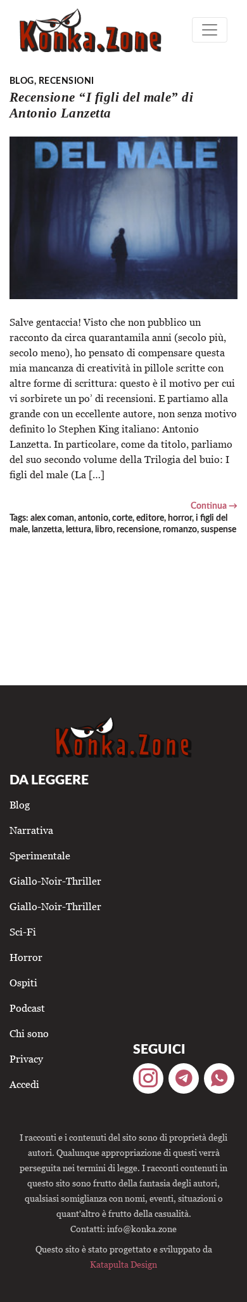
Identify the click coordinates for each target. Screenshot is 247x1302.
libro (104, 529)
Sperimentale (40, 855)
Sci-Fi (23, 931)
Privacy (26, 1058)
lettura (78, 529)
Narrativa (31, 830)
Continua (209, 506)
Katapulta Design (123, 1264)
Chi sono (29, 1033)
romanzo (180, 529)
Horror (26, 957)
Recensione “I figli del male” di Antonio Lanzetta (101, 105)
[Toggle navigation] (209, 30)
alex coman (52, 518)
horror (180, 518)
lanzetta (47, 529)
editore (150, 518)
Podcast (27, 1008)
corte (122, 518)
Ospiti (23, 982)
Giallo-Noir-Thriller (55, 881)
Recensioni (66, 81)
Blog (22, 81)
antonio (93, 518)
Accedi (24, 1084)
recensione (138, 529)
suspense (218, 529)
